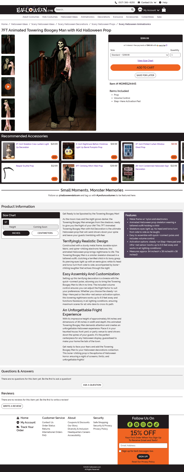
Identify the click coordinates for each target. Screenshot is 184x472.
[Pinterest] (136, 424)
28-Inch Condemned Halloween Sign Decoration (152, 167)
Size (112, 50)
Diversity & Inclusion (78, 429)
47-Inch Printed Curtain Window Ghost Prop (150, 145)
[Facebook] (130, 424)
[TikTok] (156, 424)
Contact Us (147, 2)
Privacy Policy (100, 429)
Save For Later (145, 75)
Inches (16, 233)
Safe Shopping (100, 422)
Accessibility (74, 435)
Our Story (73, 425)
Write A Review (12, 406)
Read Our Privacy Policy (143, 462)
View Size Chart (145, 60)
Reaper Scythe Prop (25, 166)
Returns (46, 429)
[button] (148, 9)
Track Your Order (25, 428)
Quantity (174, 50)
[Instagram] (143, 424)
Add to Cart (145, 67)
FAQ (44, 435)
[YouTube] (149, 424)
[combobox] (92, 9)
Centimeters (45, 233)
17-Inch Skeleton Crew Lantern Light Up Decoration (32, 145)
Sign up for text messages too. (138, 451)
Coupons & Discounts (79, 422)
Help (165, 2)
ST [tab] (6, 222)
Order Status (48, 425)
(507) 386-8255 (126, 2)
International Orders (52, 432)
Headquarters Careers (79, 432)
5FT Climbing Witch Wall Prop (89, 166)
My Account (28, 422)
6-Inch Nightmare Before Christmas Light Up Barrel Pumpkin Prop (92, 145)
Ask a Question (92, 385)
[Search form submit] (132, 9)
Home (24, 417)
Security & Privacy (102, 425)
